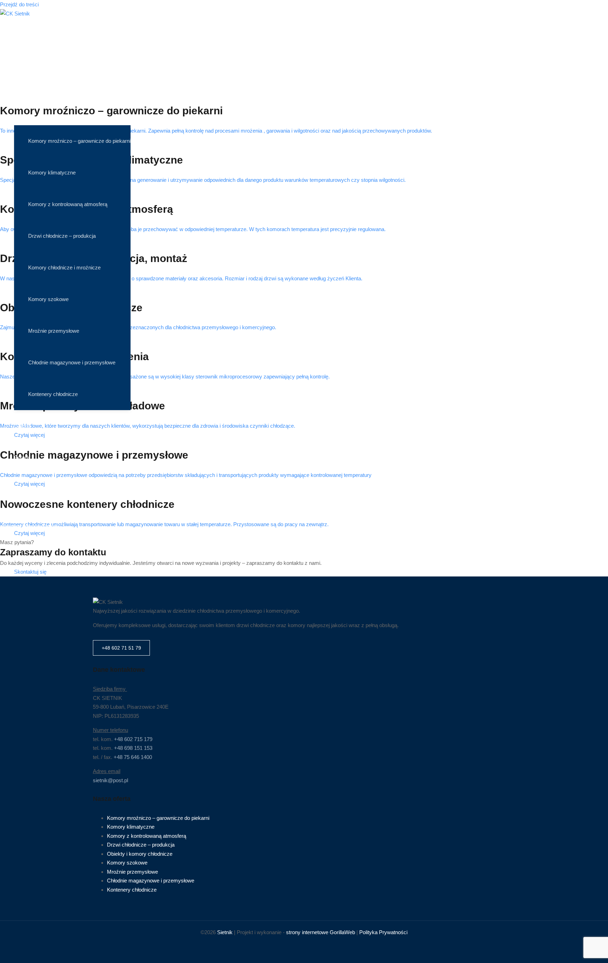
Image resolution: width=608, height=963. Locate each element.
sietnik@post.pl (110, 780)
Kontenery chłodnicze (53, 394)
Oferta (21, 102)
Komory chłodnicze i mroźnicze (64, 267)
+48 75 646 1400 (133, 757)
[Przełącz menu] (72, 121)
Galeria (22, 426)
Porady (22, 457)
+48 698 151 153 (133, 748)
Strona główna (30, 39)
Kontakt (23, 489)
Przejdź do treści (19, 4)
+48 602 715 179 (133, 739)
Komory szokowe (48, 299)
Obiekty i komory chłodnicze (139, 854)
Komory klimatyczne (52, 173)
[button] (28, 518)
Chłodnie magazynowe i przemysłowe (71, 362)
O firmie (23, 71)
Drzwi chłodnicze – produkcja (62, 236)
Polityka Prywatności (383, 932)
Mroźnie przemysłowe (53, 331)
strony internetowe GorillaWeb (320, 932)
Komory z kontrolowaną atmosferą (67, 204)
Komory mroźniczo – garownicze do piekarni (79, 141)
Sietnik (225, 932)
